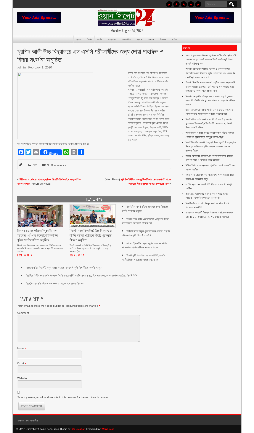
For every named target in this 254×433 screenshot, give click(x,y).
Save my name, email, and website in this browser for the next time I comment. (63, 397)
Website (22, 378)
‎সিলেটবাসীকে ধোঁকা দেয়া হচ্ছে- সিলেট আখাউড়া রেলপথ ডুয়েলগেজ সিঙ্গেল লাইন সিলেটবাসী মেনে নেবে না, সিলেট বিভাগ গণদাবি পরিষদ (209, 123)
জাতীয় (99, 39)
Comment (23, 312)
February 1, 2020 (40, 67)
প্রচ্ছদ (78, 39)
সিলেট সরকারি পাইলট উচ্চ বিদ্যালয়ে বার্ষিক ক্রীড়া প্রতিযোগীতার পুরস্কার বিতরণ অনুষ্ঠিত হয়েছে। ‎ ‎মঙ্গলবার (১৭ (91, 248)
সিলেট (89, 39)
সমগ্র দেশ (112, 39)
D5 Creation (78, 429)
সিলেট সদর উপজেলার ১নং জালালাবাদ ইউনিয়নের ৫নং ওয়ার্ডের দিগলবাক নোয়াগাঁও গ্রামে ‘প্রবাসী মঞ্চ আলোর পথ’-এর (40, 248)
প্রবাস (139, 39)
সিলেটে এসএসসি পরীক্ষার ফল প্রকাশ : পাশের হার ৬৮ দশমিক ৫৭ (55, 283)
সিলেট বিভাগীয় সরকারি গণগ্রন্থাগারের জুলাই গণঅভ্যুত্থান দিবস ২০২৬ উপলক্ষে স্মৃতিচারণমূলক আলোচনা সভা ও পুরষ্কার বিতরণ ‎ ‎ (211, 146)
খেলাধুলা (151, 39)
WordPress (108, 429)
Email (20, 363)
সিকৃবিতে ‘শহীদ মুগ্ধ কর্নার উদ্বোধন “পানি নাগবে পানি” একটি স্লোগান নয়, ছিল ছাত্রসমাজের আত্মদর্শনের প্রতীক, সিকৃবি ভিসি (81, 275)
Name (20, 348)
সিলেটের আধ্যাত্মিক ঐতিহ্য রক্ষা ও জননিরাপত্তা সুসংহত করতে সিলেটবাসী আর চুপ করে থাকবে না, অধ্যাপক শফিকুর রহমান (210, 100)
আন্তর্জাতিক (126, 39)
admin (21, 67)
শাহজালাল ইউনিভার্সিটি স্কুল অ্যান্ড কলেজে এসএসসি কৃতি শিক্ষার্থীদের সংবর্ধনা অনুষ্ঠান (64, 267)
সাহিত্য (174, 39)
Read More (23, 255)
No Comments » (56, 165)
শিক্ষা (35, 165)
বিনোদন (163, 39)
